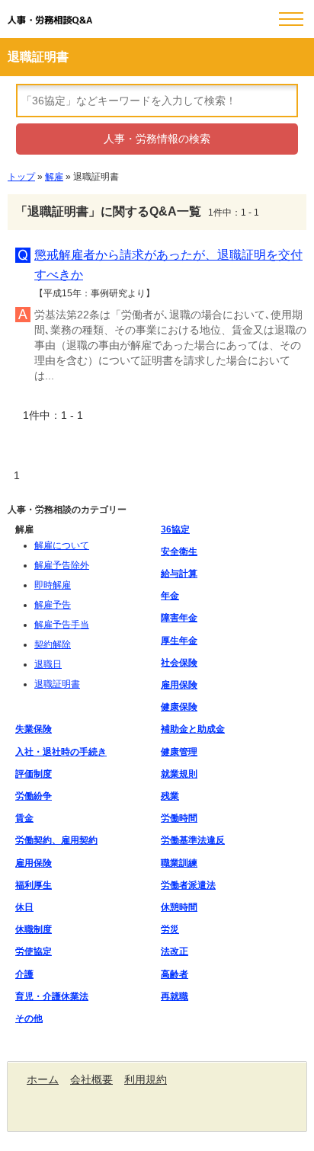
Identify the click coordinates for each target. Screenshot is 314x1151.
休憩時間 (179, 907)
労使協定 (33, 951)
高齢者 (174, 974)
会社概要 (91, 1079)
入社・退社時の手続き (61, 752)
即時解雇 (52, 585)
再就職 (174, 996)
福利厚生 (33, 885)
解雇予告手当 (61, 624)
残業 (170, 796)
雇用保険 (179, 684)
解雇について (61, 545)
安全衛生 (179, 551)
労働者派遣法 (188, 885)
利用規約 (145, 1079)
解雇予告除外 (61, 565)
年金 (170, 595)
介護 (24, 974)
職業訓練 (179, 863)
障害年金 (179, 617)
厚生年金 (179, 640)
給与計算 (179, 573)
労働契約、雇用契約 (56, 840)
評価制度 (33, 774)
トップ (21, 176)
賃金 (24, 818)
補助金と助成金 (193, 729)
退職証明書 (57, 684)
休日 (24, 907)
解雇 (54, 176)
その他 (29, 1018)
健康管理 (179, 752)
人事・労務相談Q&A (50, 20)
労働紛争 (33, 796)
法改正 (174, 951)
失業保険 (33, 729)
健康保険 (179, 707)
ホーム (43, 1079)
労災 (170, 929)
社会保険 (179, 662)
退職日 (48, 664)
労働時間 (179, 818)
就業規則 (179, 774)
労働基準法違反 (193, 840)
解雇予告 (52, 604)
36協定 (175, 529)
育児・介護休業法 (51, 996)
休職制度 (33, 929)
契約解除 (52, 644)
